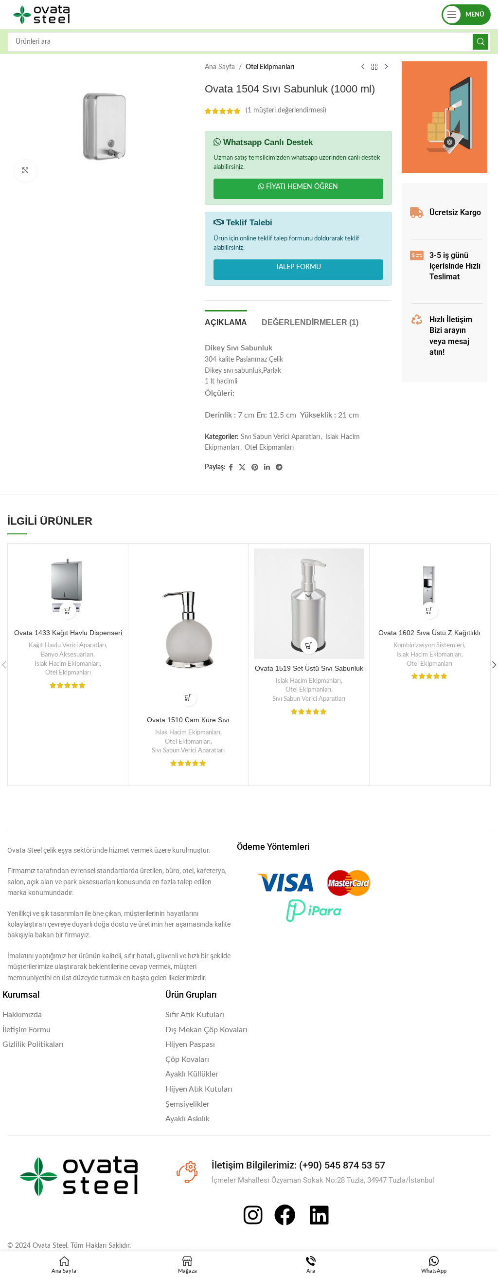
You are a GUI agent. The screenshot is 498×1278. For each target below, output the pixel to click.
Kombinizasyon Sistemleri (428, 645)
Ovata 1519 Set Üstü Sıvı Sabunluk (309, 668)
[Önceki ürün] (363, 67)
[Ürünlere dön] (374, 67)
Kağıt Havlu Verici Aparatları (67, 645)
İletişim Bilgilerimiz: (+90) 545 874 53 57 (298, 1165)
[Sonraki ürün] (386, 67)
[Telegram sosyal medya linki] (279, 468)
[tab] (226, 321)
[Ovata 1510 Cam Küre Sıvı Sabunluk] (188, 629)
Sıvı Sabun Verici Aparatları (280, 437)
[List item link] (79, 1015)
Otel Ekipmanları (270, 67)
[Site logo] (41, 14)
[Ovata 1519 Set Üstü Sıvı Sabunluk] (309, 603)
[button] (67, 610)
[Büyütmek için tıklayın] (25, 171)
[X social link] (242, 468)
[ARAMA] (480, 42)
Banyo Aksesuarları (67, 654)
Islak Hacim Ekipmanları (67, 663)
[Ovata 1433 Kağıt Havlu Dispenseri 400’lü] (68, 586)
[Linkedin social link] (267, 468)
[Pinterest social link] (255, 468)
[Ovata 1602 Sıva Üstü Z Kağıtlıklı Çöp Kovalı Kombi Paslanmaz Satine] (429, 586)
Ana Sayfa (220, 67)
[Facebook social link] (231, 468)
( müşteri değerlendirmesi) (286, 111)
